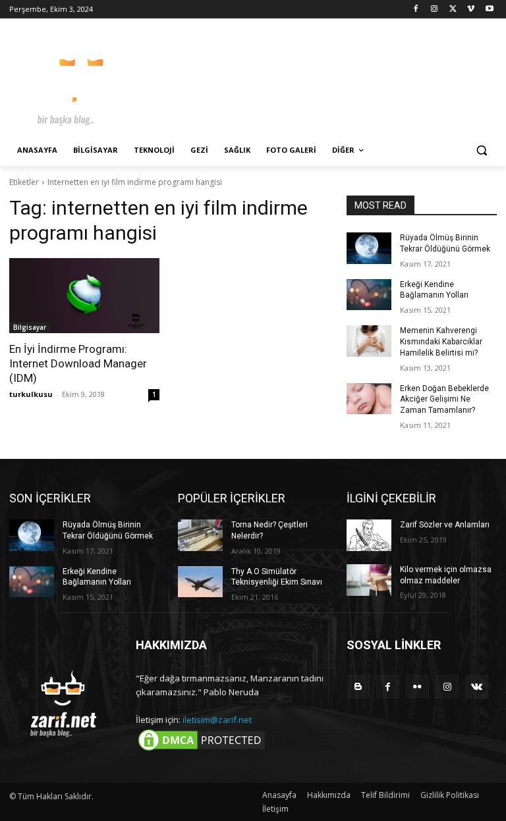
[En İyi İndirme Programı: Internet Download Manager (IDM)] (84, 295)
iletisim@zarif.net (217, 720)
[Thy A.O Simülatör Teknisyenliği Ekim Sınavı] (200, 582)
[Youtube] (489, 9)
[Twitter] (453, 9)
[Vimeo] (470, 9)
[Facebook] (416, 9)
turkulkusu (31, 394)
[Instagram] (434, 9)
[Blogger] (358, 686)
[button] (481, 150)
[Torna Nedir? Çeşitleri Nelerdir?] (200, 535)
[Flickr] (417, 686)
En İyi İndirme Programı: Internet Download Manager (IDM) (78, 363)
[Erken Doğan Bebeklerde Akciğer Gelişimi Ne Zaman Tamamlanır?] (369, 399)
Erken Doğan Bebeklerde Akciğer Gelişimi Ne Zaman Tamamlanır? (444, 399)
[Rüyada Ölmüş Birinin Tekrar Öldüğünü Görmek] (369, 248)
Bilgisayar (29, 327)
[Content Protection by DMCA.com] (201, 750)
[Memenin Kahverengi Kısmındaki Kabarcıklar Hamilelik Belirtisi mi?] (369, 341)
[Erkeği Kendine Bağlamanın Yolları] (369, 295)
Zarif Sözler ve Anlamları (445, 524)
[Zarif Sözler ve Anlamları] (369, 535)
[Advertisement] (342, 79)
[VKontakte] (476, 686)
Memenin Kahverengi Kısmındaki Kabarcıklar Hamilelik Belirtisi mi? (441, 342)
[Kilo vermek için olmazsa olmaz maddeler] (369, 580)
